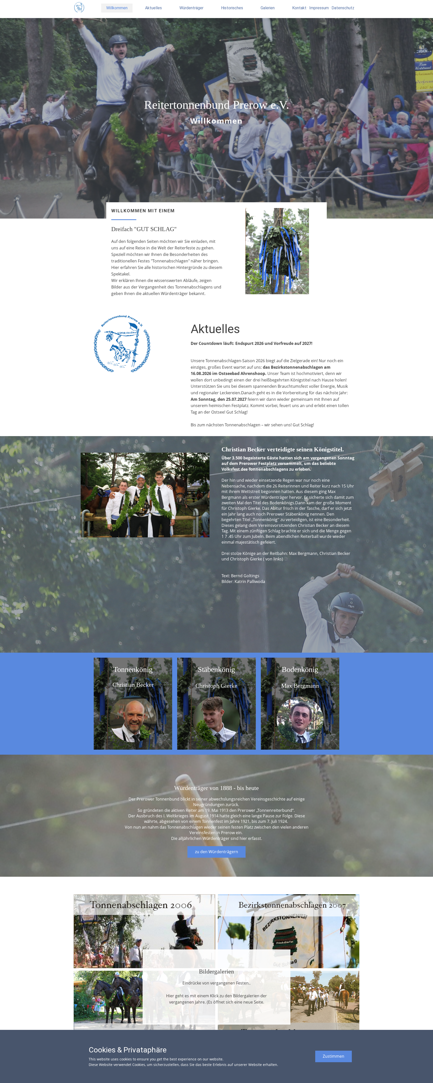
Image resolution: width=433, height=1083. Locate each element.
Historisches (232, 8)
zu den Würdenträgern (216, 851)
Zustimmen (333, 1056)
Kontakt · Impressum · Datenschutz (323, 8)
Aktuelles (153, 8)
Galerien (268, 8)
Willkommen (117, 8)
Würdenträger (191, 8)
